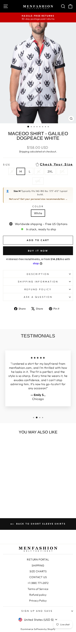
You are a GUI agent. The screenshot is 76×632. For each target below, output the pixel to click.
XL (39, 171)
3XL (62, 171)
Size (38, 164)
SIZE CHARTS (38, 571)
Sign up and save (37, 610)
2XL (50, 171)
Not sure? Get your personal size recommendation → (38, 199)
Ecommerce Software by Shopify (38, 629)
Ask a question (38, 296)
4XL (38, 181)
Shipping (24, 151)
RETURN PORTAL (38, 559)
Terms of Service (38, 589)
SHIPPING (38, 565)
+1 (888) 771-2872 (38, 583)
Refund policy (38, 289)
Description (38, 274)
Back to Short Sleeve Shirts (40, 523)
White (38, 213)
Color (38, 206)
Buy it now (38, 250)
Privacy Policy (38, 600)
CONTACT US (38, 577)
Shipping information (38, 281)
